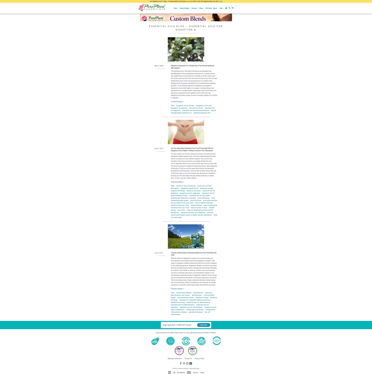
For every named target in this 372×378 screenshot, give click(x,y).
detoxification (197, 295)
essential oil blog (206, 188)
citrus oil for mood (196, 108)
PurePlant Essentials (182, 368)
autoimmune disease (184, 292)
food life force (195, 200)
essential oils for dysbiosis (190, 193)
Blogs (201, 8)
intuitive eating (196, 205)
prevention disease (196, 312)
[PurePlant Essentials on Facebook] (181, 363)
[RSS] (195, 30)
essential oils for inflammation (191, 307)
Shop (175, 8)
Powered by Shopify (194, 368)
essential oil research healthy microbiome (195, 300)
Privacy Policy (199, 359)
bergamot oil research (179, 108)
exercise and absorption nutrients (183, 198)
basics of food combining (186, 186)
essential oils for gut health (200, 195)
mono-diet (181, 210)
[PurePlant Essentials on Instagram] (187, 363)
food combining (203, 198)
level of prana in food (199, 207)
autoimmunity (198, 292)
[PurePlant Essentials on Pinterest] (184, 363)
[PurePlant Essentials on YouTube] (190, 363)
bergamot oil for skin (204, 105)
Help (221, 8)
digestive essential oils (189, 188)
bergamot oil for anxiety (185, 105)
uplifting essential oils (202, 113)
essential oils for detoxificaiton (198, 302)
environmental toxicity (185, 297)
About (215, 8)
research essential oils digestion (193, 212)
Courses (194, 8)
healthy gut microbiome (195, 309)
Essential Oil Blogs (178, 190)
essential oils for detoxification (183, 305)
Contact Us (188, 359)
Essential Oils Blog (167, 26)
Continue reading (177, 102)
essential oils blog (194, 190)
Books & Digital (184, 8)
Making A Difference (175, 359)
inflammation (210, 309)
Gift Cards (209, 8)
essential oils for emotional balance (196, 110)
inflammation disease (179, 312)
